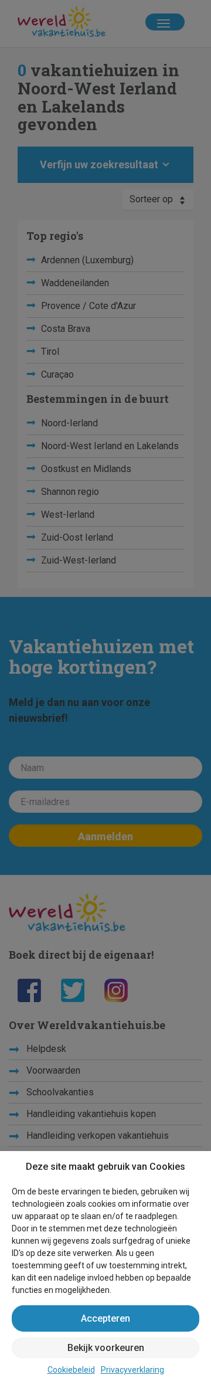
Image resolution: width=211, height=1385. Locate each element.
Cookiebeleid (71, 1369)
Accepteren (105, 1318)
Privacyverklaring (132, 1369)
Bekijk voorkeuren (105, 1347)
